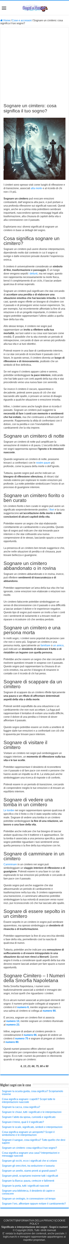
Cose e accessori (22, 20)
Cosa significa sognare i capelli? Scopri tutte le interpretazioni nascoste (28, 1100)
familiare (45, 645)
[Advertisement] (34, 67)
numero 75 (21, 1038)
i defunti (33, 273)
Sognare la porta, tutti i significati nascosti (25, 1185)
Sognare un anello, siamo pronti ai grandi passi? (29, 1170)
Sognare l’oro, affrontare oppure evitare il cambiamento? (34, 1203)
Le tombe (9, 810)
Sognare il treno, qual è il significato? (23, 1122)
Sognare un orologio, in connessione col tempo (29, 1198)
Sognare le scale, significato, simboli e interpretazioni (32, 1127)
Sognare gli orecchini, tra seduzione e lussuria (28, 1165)
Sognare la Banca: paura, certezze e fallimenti (28, 1180)
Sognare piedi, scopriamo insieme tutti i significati (30, 1175)
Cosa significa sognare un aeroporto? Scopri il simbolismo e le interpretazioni (28, 1133)
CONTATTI (10, 1220)
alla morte (36, 188)
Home (6, 20)
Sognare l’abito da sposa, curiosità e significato (29, 1117)
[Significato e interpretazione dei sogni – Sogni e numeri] (35, 7)
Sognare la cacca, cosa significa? (21, 1107)
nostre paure (43, 462)
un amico (58, 645)
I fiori (51, 509)
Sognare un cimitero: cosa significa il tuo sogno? (29, 1147)
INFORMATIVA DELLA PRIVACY (36, 1220)
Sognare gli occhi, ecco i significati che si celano (29, 1160)
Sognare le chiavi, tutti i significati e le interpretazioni (31, 1112)
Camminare (10, 864)
